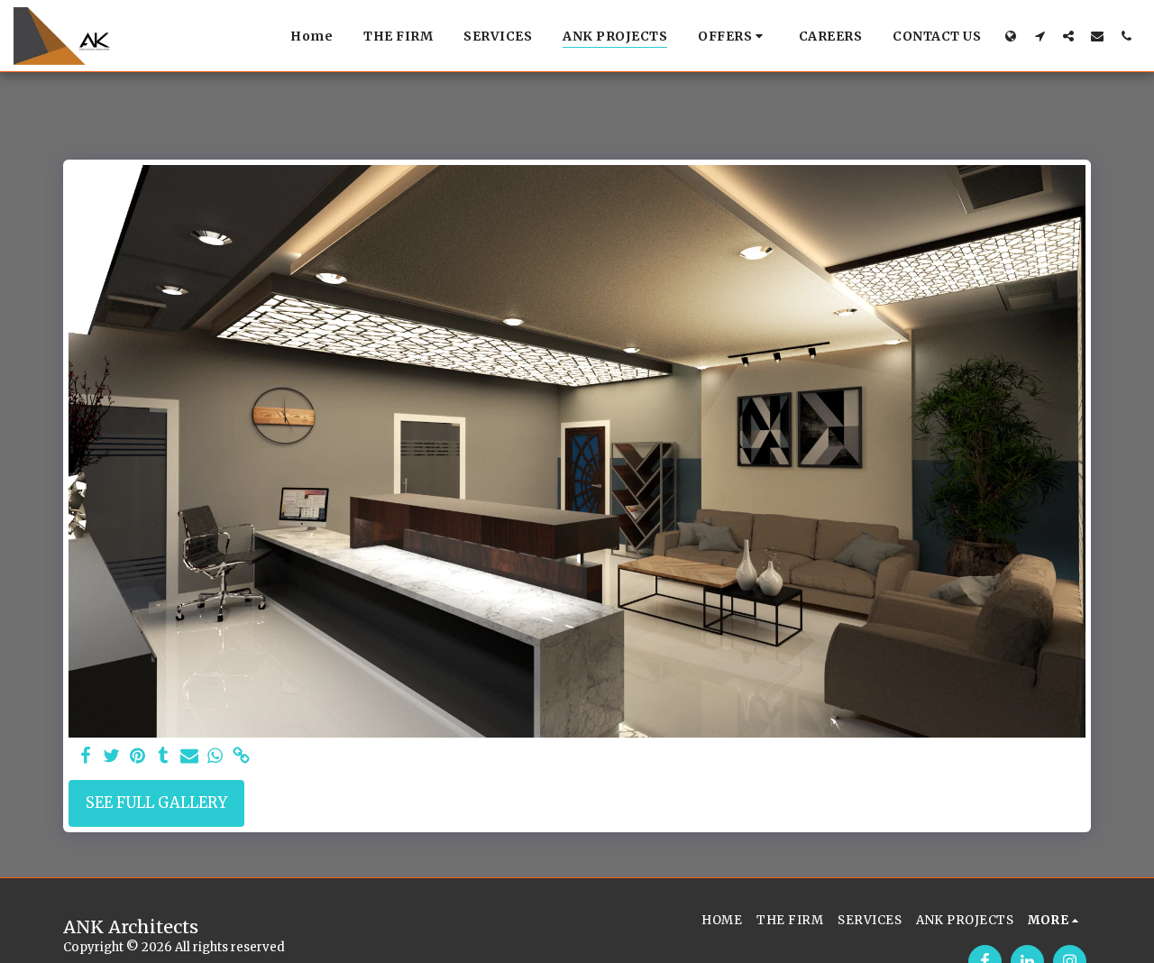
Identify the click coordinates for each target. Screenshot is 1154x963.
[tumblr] (163, 757)
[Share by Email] (189, 757)
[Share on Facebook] (85, 757)
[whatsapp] (215, 757)
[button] (733, 36)
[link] (242, 757)
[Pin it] (137, 757)
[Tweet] (111, 757)
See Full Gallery (156, 802)
